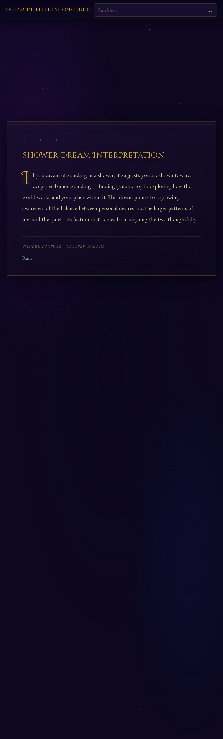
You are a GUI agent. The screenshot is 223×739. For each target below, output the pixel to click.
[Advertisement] (111, 63)
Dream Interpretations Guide (49, 10)
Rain (27, 258)
